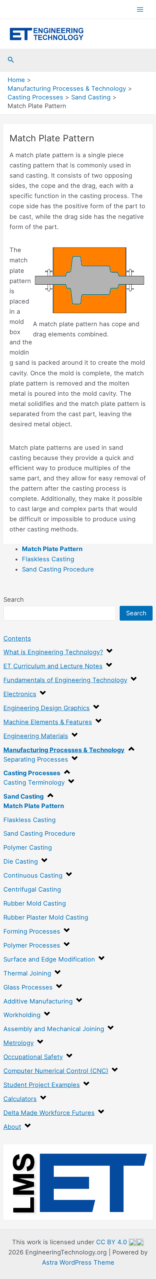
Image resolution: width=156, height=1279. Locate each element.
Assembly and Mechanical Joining (53, 1029)
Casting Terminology (34, 782)
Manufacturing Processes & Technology (64, 750)
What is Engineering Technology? (53, 652)
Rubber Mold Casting (34, 903)
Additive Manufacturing (38, 1001)
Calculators (20, 1098)
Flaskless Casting (29, 820)
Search (13, 599)
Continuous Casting (32, 875)
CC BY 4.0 (112, 1242)
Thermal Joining (27, 973)
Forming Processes (31, 931)
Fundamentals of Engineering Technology (65, 680)
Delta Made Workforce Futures (49, 1112)
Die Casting (20, 861)
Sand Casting (23, 796)
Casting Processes (31, 773)
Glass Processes (28, 987)
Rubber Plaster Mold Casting (45, 917)
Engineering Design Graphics (46, 708)
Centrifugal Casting (32, 889)
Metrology (18, 1043)
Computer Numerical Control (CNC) (55, 1071)
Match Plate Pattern (33, 806)
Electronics (19, 694)
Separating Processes (35, 759)
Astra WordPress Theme (78, 1262)
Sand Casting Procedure (39, 833)
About (12, 1126)
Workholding (22, 1015)
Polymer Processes (31, 945)
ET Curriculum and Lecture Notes (53, 666)
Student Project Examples (41, 1085)
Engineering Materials (35, 736)
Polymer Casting (27, 847)
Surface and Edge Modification (49, 959)
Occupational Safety (33, 1057)
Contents (17, 638)
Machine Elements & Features (47, 722)
